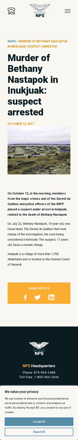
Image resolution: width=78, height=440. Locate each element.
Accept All (39, 421)
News (12, 41)
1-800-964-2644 (46, 377)
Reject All (39, 431)
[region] (39, 413)
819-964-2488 (44, 372)
